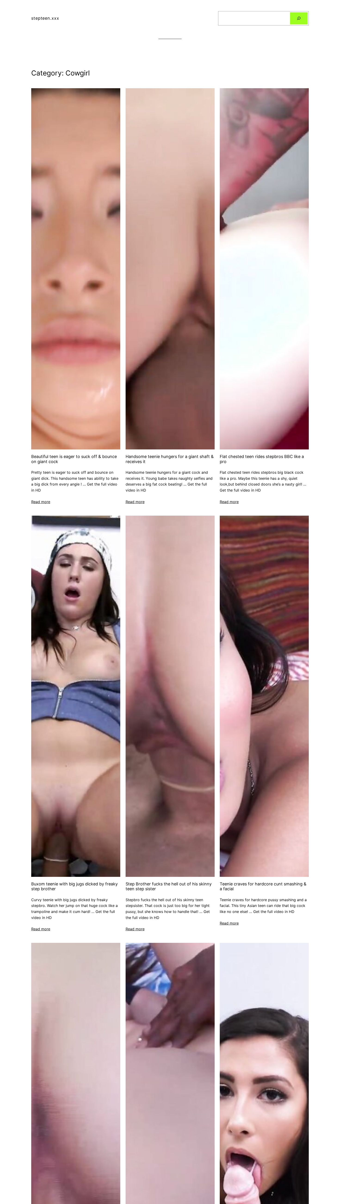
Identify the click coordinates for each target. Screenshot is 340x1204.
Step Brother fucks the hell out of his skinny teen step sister (169, 886)
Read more (40, 501)
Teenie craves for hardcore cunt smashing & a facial (263, 886)
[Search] (299, 18)
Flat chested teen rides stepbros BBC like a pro (262, 459)
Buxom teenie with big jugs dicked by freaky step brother (74, 886)
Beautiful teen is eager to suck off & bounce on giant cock (74, 459)
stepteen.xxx (45, 18)
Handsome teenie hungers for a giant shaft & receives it (170, 459)
